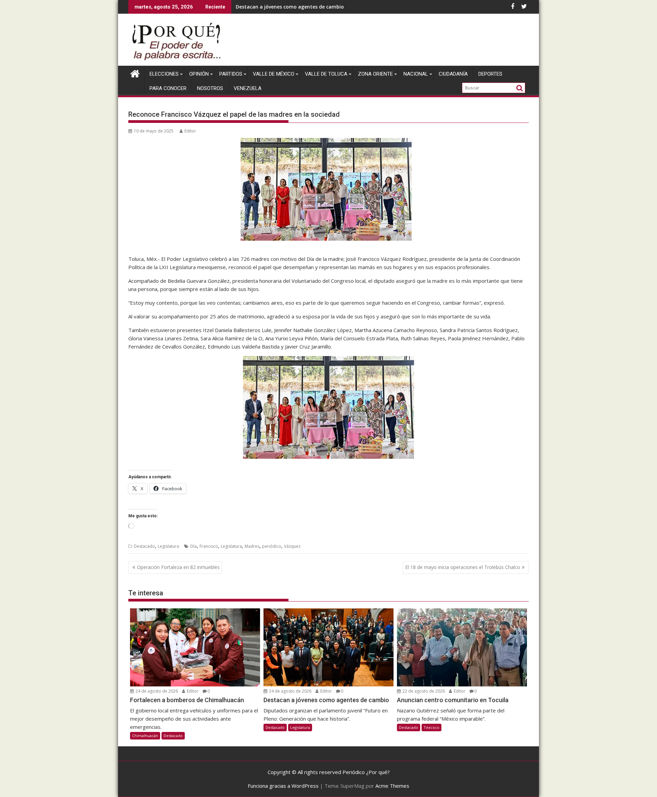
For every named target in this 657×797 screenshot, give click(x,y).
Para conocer (168, 88)
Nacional (415, 74)
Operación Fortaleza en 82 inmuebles (178, 567)
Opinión (199, 74)
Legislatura (168, 546)
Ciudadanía (453, 74)
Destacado (144, 546)
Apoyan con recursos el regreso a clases (283, 6)
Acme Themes (392, 785)
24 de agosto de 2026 (156, 691)
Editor (190, 131)
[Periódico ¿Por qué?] (135, 72)
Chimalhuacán (145, 735)
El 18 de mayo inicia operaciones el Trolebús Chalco (462, 567)
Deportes (490, 74)
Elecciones (164, 74)
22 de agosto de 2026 (423, 691)
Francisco (208, 546)
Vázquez (292, 546)
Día (193, 546)
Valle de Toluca (326, 74)
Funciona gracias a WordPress (283, 785)
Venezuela (247, 88)
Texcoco (431, 727)
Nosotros (210, 88)
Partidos (230, 74)
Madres (252, 546)
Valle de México (273, 74)
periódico (271, 546)
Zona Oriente (375, 74)
